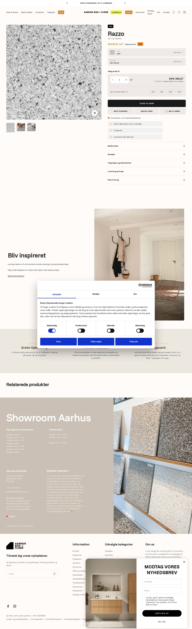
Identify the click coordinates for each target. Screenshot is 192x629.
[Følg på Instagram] (14, 606)
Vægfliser (109, 551)
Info (158, 12)
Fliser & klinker (12, 12)
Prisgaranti (77, 559)
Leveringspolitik (36, 619)
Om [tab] (135, 294)
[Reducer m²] (112, 79)
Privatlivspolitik (79, 583)
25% (179, 92)
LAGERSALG (116, 12)
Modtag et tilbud (79, 594)
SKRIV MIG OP (162, 613)
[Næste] (124, 3)
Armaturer (40, 12)
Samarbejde (78, 575)
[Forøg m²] (126, 79)
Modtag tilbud (151, 12)
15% (161, 92)
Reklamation (78, 590)
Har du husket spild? (118, 91)
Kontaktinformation (54, 619)
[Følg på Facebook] (8, 606)
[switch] (81, 331)
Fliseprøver (77, 555)
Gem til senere (174, 111)
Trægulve (51, 12)
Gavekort (76, 563)
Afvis (58, 341)
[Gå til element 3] (21, 127)
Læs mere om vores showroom (19, 526)
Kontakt (166, 12)
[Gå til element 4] (31, 127)
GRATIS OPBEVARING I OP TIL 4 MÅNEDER (96, 3)
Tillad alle (133, 341)
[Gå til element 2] (10, 127)
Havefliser (109, 555)
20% (170, 92)
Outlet (128, 12)
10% (153, 92)
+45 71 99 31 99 (13, 488)
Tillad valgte (96, 341)
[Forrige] (67, 3)
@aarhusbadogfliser (16, 276)
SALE (61, 12)
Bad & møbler (27, 12)
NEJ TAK (162, 622)
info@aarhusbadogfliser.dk (17, 491)
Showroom (140, 12)
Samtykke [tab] (56, 294)
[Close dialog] (184, 562)
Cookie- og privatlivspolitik (17, 619)
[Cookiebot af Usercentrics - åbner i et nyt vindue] (140, 285)
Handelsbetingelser (80, 579)
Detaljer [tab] (96, 294)
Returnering (77, 587)
